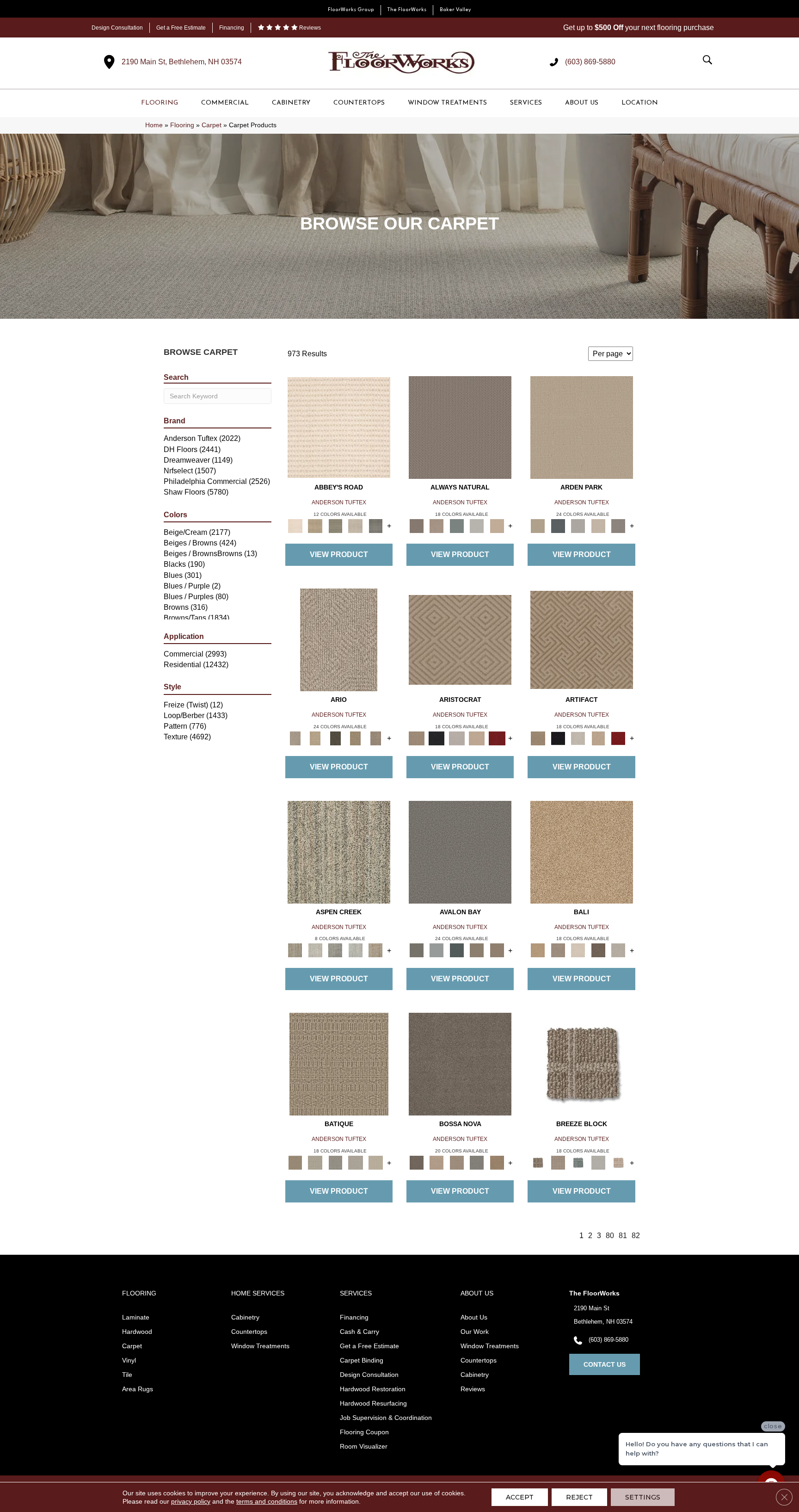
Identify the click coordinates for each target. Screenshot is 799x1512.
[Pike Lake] (335, 950)
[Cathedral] (335, 1162)
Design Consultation (117, 28)
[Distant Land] (497, 950)
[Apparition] (335, 737)
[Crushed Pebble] (355, 1162)
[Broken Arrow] (375, 737)
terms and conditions (266, 1501)
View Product (339, 554)
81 (623, 1235)
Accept (520, 1497)
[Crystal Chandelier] (375, 1162)
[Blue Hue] (557, 525)
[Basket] (436, 525)
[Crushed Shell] (618, 950)
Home (154, 125)
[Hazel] (497, 1162)
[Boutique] (497, 525)
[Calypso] (436, 950)
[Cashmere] (477, 737)
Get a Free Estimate (181, 28)
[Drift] (598, 525)
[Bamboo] (315, 525)
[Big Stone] (557, 950)
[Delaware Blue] (375, 525)
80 (610, 1235)
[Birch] (578, 950)
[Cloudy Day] (578, 525)
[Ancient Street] (315, 1162)
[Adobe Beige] (338, 639)
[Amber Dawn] (581, 851)
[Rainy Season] (355, 950)
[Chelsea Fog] (477, 1162)
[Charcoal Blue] (457, 950)
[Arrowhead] (460, 1063)
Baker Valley (455, 9)
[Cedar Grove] (339, 851)
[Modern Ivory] (315, 950)
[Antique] (315, 737)
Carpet (211, 125)
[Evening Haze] (618, 525)
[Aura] (339, 427)
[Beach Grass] (436, 1162)
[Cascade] (457, 737)
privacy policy (190, 1501)
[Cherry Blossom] (497, 737)
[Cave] (598, 950)
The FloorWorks (406, 9)
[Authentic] (581, 427)
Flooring (182, 125)
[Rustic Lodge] (375, 950)
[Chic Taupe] (355, 525)
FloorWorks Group (351, 9)
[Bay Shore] (355, 737)
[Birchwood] (460, 639)
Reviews (309, 28)
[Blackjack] (436, 737)
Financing (231, 28)
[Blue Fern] (457, 525)
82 (636, 1235)
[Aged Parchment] (338, 1063)
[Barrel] (460, 427)
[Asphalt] (460, 851)
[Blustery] (477, 525)
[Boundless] (335, 525)
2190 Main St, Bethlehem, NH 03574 (182, 62)
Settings (642, 1497)
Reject (579, 1497)
